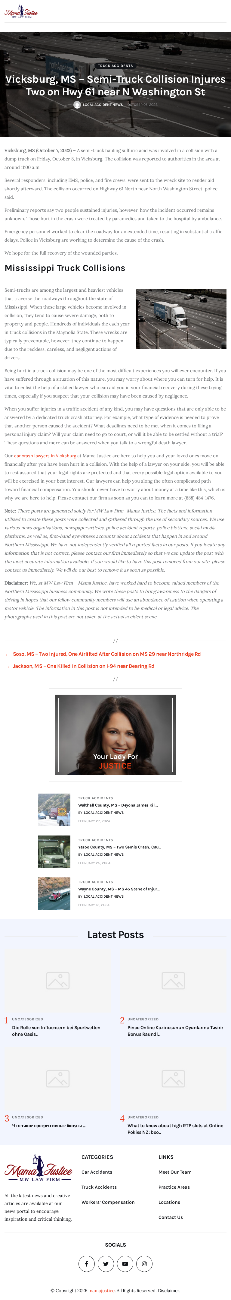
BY (101, 812)
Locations (169, 1202)
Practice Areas (174, 1187)
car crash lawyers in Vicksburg (45, 455)
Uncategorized (27, 1019)
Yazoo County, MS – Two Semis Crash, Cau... (119, 847)
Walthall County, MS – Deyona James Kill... (118, 805)
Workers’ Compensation (108, 1202)
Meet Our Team (175, 1172)
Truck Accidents (115, 66)
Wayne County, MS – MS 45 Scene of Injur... (119, 889)
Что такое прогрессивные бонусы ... (48, 1125)
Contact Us (171, 1217)
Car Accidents (97, 1172)
